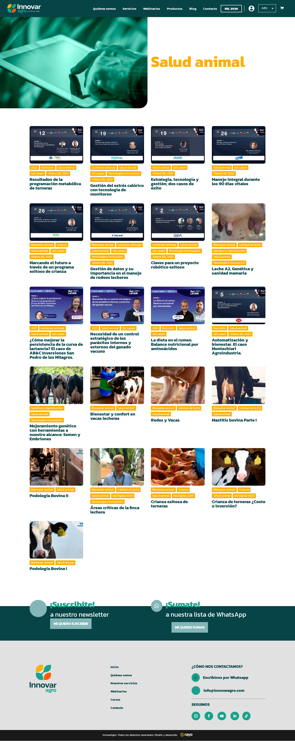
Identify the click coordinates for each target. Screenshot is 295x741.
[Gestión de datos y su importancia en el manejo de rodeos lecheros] (117, 222)
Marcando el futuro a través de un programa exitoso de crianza (52, 267)
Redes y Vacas (165, 420)
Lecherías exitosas (103, 168)
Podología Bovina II (49, 495)
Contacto (210, 8)
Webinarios (151, 8)
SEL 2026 (231, 8)
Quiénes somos (104, 8)
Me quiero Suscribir (71, 623)
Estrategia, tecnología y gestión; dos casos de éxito (175, 183)
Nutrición (47, 168)
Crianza (62, 245)
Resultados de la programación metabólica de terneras (55, 183)
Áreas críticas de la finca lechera (114, 509)
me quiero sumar (190, 627)
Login (251, 8)
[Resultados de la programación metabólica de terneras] (56, 145)
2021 (34, 328)
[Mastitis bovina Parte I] (239, 385)
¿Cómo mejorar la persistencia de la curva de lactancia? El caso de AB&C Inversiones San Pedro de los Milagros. (56, 348)
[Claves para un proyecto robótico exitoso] (178, 222)
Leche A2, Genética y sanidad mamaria (233, 270)
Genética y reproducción (229, 251)
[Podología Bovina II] (56, 467)
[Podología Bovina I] (56, 540)
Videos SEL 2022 (58, 173)
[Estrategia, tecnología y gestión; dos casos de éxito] (178, 145)
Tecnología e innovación (124, 173)
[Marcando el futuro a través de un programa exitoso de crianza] (56, 222)
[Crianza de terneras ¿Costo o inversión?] (239, 467)
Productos (174, 8)
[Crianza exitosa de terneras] (178, 467)
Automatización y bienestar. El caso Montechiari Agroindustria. (230, 346)
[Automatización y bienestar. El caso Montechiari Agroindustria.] (239, 305)
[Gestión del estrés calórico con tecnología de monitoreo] (117, 145)
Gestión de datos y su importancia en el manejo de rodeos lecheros (115, 273)
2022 (34, 168)
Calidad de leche (250, 245)
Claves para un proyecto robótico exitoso (175, 264)
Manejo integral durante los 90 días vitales (236, 181)
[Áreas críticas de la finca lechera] (117, 467)
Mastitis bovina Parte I (234, 420)
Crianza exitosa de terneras (169, 503)
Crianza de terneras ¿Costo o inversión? (238, 503)
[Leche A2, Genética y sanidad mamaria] (239, 222)
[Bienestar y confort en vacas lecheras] (117, 385)
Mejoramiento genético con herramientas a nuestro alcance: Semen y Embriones (55, 432)
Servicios (129, 8)
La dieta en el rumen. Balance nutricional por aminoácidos (174, 344)
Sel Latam (37, 173)
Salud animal (66, 168)
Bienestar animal (42, 245)
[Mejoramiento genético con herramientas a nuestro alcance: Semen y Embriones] (56, 385)
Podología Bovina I (48, 568)
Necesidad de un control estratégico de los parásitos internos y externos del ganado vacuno (114, 342)
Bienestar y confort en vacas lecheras (112, 416)
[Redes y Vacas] (178, 385)
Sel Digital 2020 (123, 496)
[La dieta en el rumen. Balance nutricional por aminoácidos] (178, 305)
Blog (192, 8)
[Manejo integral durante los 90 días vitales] (239, 145)
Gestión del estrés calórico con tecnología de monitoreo (117, 189)
